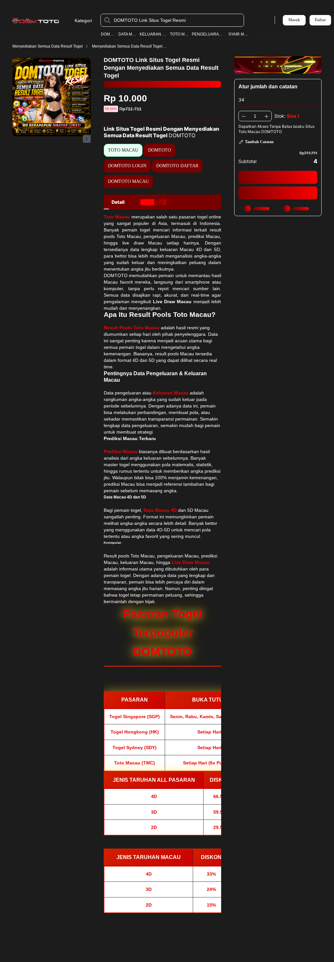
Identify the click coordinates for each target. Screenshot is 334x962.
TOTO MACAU (179, 34)
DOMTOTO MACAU (128, 181)
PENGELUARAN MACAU (208, 34)
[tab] (118, 202)
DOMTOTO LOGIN (127, 165)
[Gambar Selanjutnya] (87, 139)
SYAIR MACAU (238, 34)
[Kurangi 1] (244, 116)
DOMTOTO (108, 34)
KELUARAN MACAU (153, 34)
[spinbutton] (255, 116)
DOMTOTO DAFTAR (177, 165)
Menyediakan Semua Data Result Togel (47, 46)
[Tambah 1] (266, 116)
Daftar (320, 20)
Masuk (294, 20)
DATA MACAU (127, 34)
